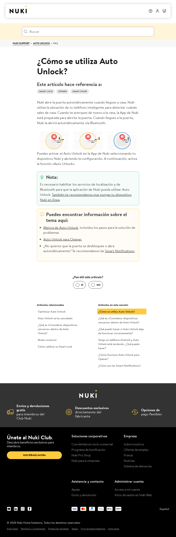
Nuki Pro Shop (81, 455)
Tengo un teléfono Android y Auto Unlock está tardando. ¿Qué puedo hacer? (119, 344)
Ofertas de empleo (136, 449)
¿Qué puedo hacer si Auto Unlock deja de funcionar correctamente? (121, 331)
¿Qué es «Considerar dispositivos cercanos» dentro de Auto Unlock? (57, 329)
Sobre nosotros (134, 444)
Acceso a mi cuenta (127, 489)
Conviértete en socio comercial (92, 444)
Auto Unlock (41, 43)
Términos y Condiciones (33, 528)
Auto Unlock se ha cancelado (55, 318)
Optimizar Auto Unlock (51, 311)
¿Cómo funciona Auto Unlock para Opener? (118, 357)
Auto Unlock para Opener (62, 239)
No (98, 285)
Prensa (128, 455)
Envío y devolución (84, 495)
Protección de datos (58, 528)
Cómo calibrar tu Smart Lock (55, 346)
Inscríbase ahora (34, 455)
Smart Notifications (119, 250)
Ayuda (76, 489)
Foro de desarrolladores (93, 528)
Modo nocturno (47, 340)
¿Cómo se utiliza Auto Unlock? (116, 311)
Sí (82, 285)
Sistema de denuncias (138, 466)
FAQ (55, 43)
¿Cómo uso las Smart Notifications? (119, 365)
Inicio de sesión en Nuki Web (133, 495)
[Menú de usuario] (157, 11)
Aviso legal (12, 528)
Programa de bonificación (88, 449)
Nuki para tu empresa (85, 460)
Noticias (129, 460)
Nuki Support (21, 43)
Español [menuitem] (164, 509)
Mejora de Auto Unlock (60, 227)
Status (75, 528)
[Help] (150, 11)
